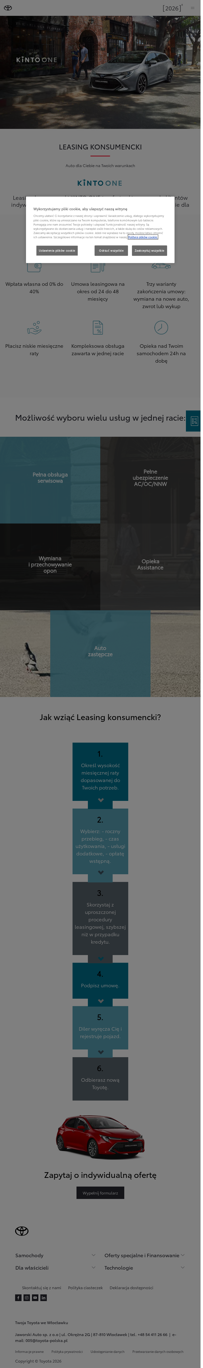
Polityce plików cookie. (143, 237)
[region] (100, 230)
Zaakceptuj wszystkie (149, 250)
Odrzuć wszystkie (111, 250)
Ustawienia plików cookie (57, 250)
